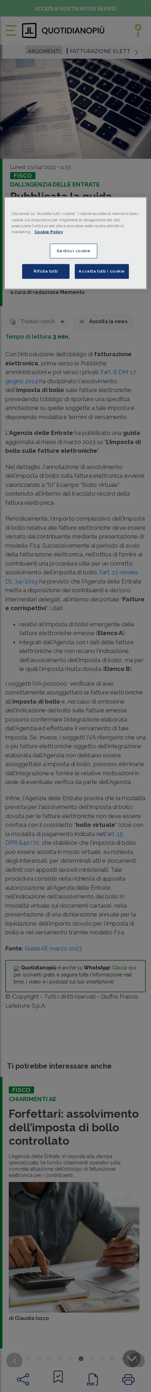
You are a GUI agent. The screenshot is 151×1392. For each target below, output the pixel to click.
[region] (75, 243)
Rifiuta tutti (46, 270)
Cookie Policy (48, 231)
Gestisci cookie (74, 250)
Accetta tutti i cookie (102, 270)
